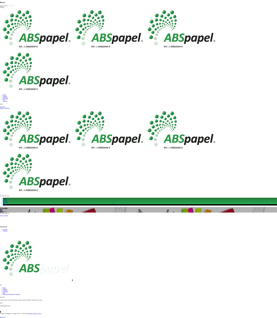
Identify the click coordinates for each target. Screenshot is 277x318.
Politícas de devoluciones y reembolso (11, 294)
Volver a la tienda (4, 215)
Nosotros (5, 289)
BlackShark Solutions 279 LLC (34, 313)
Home (1, 211)
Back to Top (3, 317)
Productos (5, 290)
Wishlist (2, 107)
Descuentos (5, 291)
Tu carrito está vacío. (4, 196)
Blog (4, 293)
